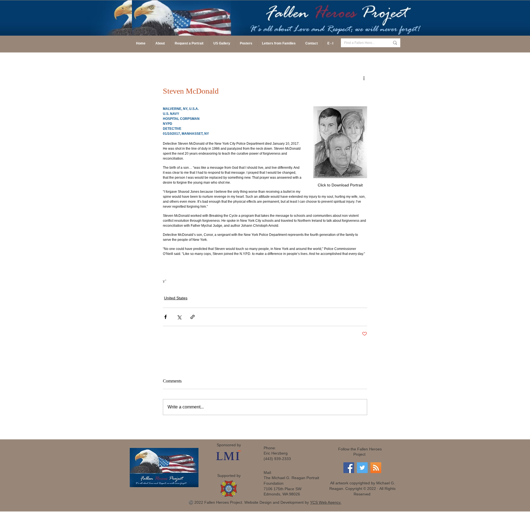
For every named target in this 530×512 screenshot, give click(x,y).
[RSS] (375, 467)
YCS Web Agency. (325, 502)
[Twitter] (362, 467)
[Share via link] (192, 317)
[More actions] (364, 78)
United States (175, 298)
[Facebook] (348, 467)
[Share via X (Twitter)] (179, 317)
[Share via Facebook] (165, 317)
